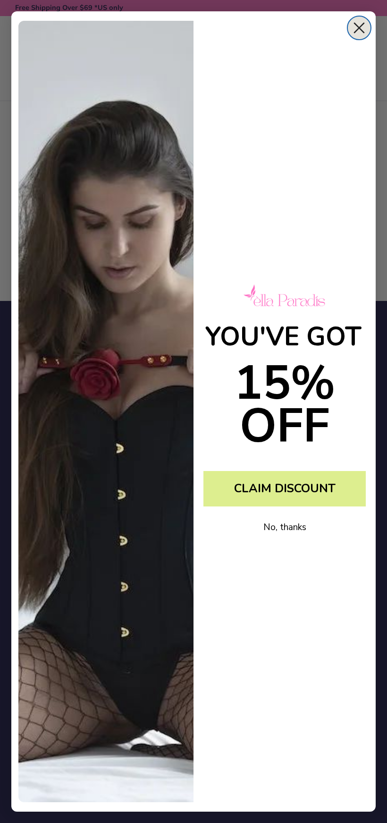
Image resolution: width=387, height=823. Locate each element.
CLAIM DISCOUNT (285, 488)
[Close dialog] (359, 28)
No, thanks (284, 527)
